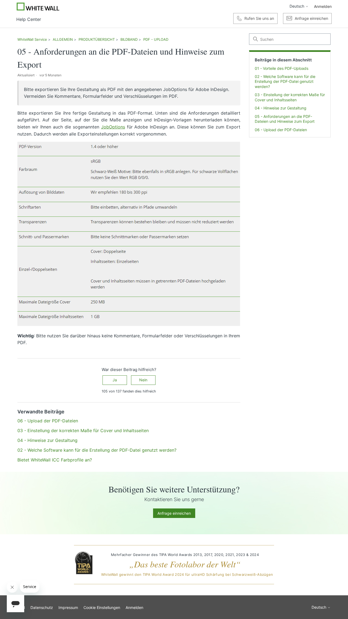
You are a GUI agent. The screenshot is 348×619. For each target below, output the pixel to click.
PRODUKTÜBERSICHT (97, 39)
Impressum (68, 607)
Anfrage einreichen (174, 513)
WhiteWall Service (32, 39)
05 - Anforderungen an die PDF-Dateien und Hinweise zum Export (285, 119)
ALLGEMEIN (63, 39)
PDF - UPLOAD (155, 39)
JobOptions (113, 127)
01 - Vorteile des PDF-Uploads (281, 68)
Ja (115, 380)
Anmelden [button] (323, 6)
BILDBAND (129, 39)
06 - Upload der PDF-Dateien (281, 129)
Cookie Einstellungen (101, 607)
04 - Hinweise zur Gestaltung (280, 108)
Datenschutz (41, 607)
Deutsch (297, 6)
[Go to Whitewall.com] (38, 6)
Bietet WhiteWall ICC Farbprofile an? (54, 460)
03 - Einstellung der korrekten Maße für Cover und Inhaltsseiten (290, 97)
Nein (143, 380)
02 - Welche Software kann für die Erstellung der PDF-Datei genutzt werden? (285, 81)
